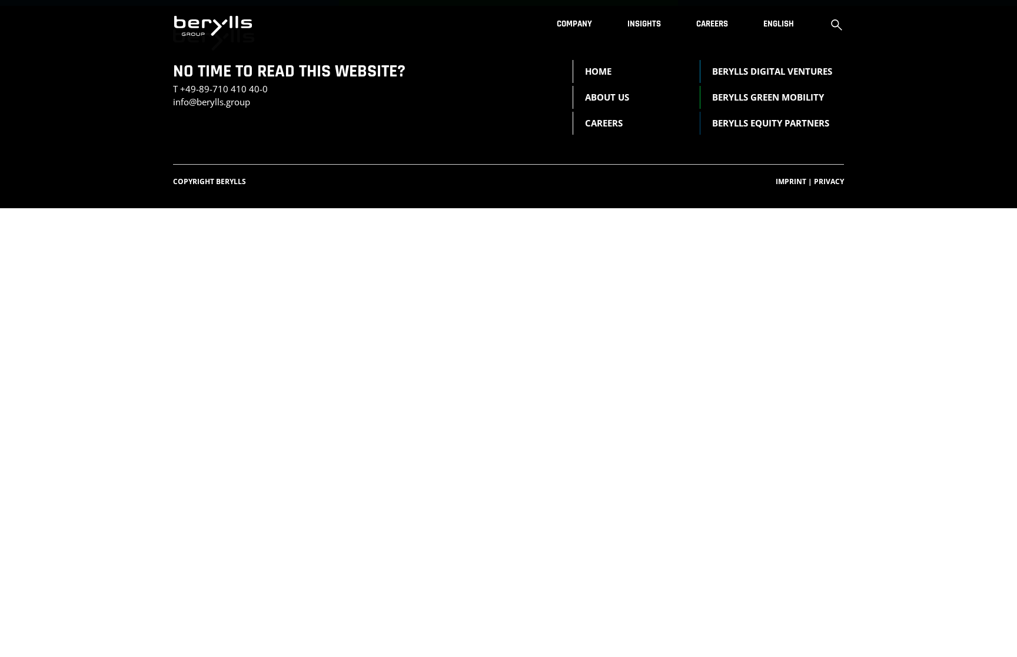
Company (574, 23)
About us (607, 97)
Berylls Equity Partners (770, 123)
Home (598, 71)
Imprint (794, 181)
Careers (712, 23)
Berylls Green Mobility (768, 97)
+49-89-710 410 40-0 (224, 89)
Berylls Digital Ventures (772, 71)
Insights (644, 23)
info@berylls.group (211, 102)
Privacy (829, 181)
